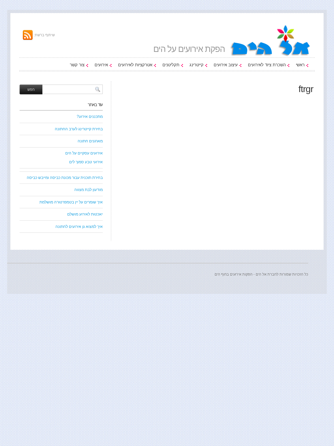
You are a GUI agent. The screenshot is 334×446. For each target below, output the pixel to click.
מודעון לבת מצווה (88, 189)
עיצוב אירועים (226, 64)
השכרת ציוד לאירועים (267, 64)
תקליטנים (170, 64)
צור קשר (77, 64)
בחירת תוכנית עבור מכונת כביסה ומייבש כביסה (65, 177)
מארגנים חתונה (90, 141)
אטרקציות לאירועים (135, 64)
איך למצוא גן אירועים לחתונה (79, 226)
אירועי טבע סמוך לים (86, 162)
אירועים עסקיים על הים (84, 153)
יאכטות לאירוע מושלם (85, 214)
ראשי (300, 64)
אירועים (101, 64)
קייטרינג (197, 64)
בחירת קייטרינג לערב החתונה (79, 129)
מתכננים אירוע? (90, 116)
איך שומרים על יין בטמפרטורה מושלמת (71, 202)
